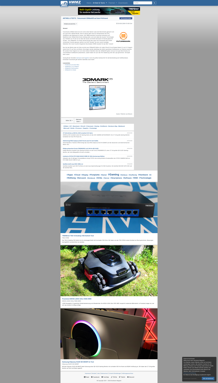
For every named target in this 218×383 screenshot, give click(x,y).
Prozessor (78, 128)
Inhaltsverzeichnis (70, 24)
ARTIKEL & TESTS (69, 18)
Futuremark (89, 126)
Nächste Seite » (78, 120)
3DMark (65, 126)
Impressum (88, 373)
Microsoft (66, 128)
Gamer (104, 175)
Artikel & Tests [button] (99, 3)
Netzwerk (81, 178)
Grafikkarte (103, 126)
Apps (70, 175)
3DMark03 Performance (71, 68)
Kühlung (71, 178)
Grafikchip (133, 175)
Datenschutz (104, 373)
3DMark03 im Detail (70, 70)
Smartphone (116, 178)
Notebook (91, 178)
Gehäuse (123, 175)
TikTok (114, 377)
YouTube (106, 377)
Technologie (93, 128)
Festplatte (94, 175)
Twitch (122, 377)
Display (84, 175)
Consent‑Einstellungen (115, 373)
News (89, 3)
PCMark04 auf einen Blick (72, 64)
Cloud (77, 175)
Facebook (95, 377)
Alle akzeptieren (208, 378)
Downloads (123, 3)
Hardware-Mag (112, 126)
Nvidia (72, 128)
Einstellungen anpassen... (190, 378)
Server (106, 178)
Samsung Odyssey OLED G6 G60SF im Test (78, 362)
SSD (135, 178)
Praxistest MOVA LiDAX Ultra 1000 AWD (76, 299)
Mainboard (121, 126)
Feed (87, 377)
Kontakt (94, 373)
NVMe (99, 178)
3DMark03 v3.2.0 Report (72, 66)
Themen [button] (112, 3)
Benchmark (76, 126)
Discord (131, 377)
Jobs (98, 373)
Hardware (143, 175)
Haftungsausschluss (127, 373)
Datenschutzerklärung (189, 373)
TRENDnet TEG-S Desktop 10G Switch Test (78, 236)
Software (127, 178)
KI (150, 175)
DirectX (82, 126)
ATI (70, 126)
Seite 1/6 (69, 120)
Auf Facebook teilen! (126, 18)
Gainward (78, 58)
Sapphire (86, 58)
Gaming (96, 126)
